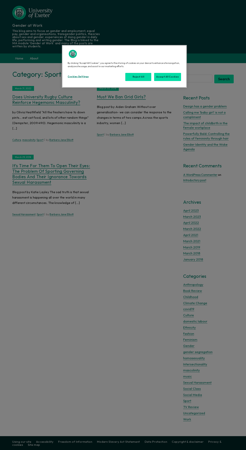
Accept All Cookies (167, 76)
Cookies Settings (78, 76)
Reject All (138, 76)
